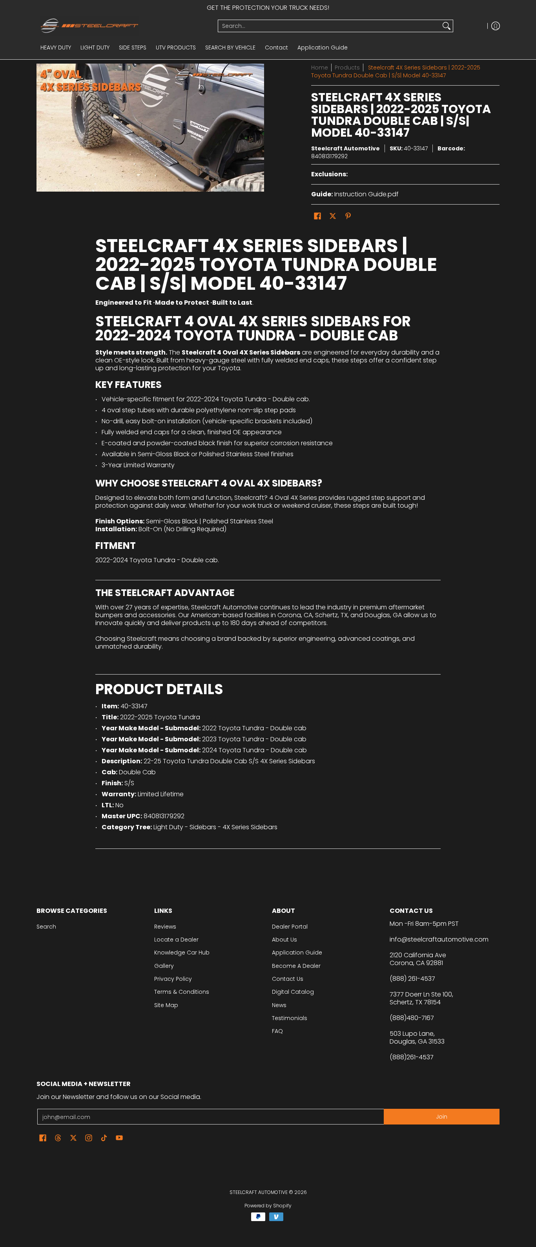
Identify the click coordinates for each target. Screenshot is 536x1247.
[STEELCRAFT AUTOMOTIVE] (124, 26)
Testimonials (289, 1018)
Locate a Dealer (176, 939)
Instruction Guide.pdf (366, 194)
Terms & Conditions (181, 992)
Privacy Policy (173, 979)
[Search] (446, 26)
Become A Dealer (296, 966)
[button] (317, 216)
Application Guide (297, 952)
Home (319, 67)
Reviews (165, 927)
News (279, 1005)
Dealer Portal (290, 927)
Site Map (166, 1005)
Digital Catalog (293, 992)
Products (347, 67)
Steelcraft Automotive (345, 148)
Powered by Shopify (268, 1205)
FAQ (277, 1031)
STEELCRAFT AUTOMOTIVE (259, 1192)
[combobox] (329, 26)
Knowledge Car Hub (182, 952)
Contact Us (287, 979)
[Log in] (495, 26)
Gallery (164, 966)
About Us (284, 939)
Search (46, 927)
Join (441, 1117)
